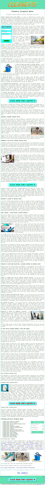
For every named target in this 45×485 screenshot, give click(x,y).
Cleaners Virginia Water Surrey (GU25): (11, 17)
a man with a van (11, 442)
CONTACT (38, 8)
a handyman (23, 449)
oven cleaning (29, 442)
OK (43, 484)
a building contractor (27, 444)
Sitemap (2, 476)
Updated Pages (9, 476)
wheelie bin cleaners (13, 450)
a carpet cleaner (34, 443)
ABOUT (34, 8)
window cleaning (8, 444)
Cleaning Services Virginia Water (12, 419)
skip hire (18, 443)
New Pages (5, 476)
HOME (29, 8)
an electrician (39, 449)
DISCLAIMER (42, 8)
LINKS (32, 8)
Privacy (43, 476)
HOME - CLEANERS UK (22, 472)
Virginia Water (22, 188)
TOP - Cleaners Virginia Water (8, 467)
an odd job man (29, 446)
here (37, 416)
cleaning (38, 26)
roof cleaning (20, 445)
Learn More (39, 484)
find (5, 409)
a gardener (11, 446)
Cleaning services (30, 411)
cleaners (20, 194)
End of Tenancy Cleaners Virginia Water (25, 467)
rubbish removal (38, 445)
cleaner (26, 36)
